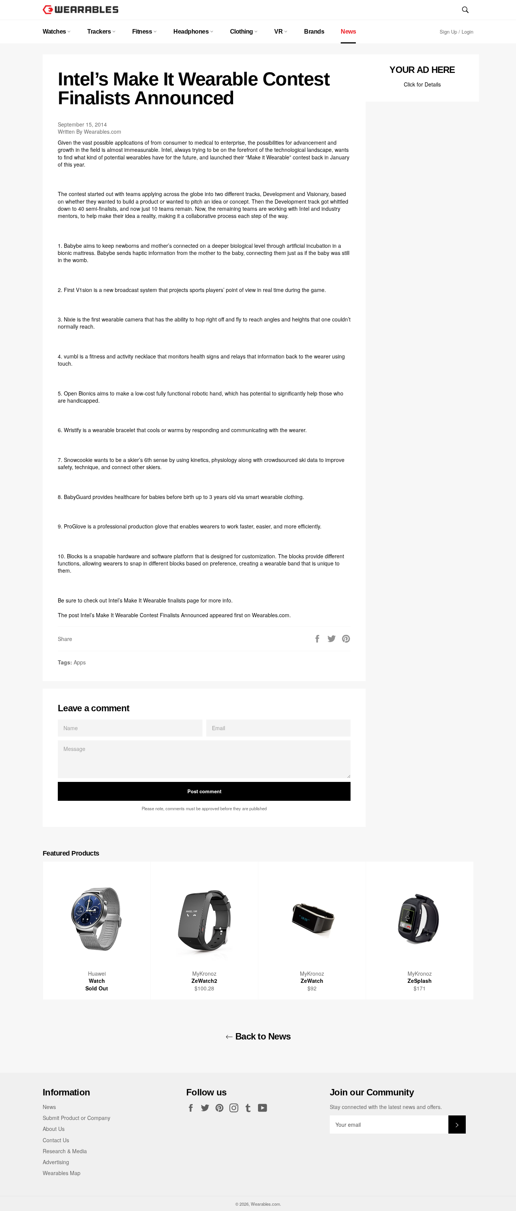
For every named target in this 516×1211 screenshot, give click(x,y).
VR (279, 31)
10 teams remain (171, 208)
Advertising (56, 1162)
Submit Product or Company (76, 1117)
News (348, 31)
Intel (166, 149)
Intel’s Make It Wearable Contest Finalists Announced (144, 615)
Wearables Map (61, 1173)
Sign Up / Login (456, 31)
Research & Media (65, 1151)
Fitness (142, 31)
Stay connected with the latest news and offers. (386, 1107)
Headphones (191, 31)
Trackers (99, 31)
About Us (54, 1128)
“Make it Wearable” (268, 157)
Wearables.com (270, 615)
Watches (55, 31)
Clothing (242, 31)
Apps (80, 662)
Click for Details (422, 84)
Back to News (262, 1036)
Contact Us (56, 1140)
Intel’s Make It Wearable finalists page (153, 600)
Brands (314, 31)
